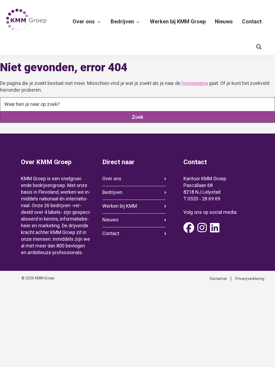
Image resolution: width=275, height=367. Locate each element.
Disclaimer (218, 278)
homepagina (195, 83)
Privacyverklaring (249, 278)
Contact (110, 233)
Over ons (111, 178)
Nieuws (110, 219)
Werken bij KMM (119, 206)
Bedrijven (112, 192)
